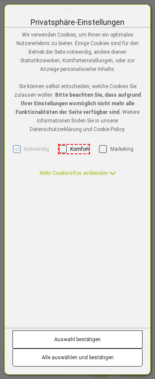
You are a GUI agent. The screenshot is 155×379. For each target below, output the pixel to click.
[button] (77, 173)
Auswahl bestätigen (77, 339)
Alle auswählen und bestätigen (78, 358)
